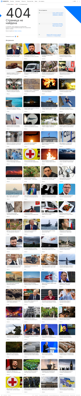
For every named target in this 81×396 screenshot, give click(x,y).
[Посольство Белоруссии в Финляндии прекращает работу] (67, 104)
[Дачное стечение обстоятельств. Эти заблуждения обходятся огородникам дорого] (14, 227)
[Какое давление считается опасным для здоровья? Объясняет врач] (67, 174)
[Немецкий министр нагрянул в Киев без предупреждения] (67, 192)
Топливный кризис (24, 4)
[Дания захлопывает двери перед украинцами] (49, 279)
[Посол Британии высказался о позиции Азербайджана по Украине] (67, 367)
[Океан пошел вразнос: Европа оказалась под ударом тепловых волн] (14, 104)
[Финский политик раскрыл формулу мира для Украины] (67, 332)
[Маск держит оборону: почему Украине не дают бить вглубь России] (14, 51)
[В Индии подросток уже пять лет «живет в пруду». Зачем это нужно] (49, 122)
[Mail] (1, 1)
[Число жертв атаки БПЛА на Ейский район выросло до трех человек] (49, 244)
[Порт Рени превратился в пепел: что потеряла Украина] (49, 87)
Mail (1, 395)
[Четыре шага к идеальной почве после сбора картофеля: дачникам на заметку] (14, 297)
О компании (5, 395)
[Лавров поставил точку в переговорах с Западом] (67, 279)
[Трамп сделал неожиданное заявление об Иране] (31, 227)
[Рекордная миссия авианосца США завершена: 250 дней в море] (49, 367)
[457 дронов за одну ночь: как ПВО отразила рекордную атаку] (67, 87)
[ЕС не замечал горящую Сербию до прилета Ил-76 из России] (49, 174)
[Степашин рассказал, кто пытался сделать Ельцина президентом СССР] (14, 262)
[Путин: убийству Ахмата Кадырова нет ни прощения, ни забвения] (49, 332)
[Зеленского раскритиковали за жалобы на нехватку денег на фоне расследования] (14, 244)
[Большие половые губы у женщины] (49, 51)
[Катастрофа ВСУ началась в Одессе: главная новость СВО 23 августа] (49, 157)
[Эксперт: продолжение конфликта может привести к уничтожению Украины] (67, 122)
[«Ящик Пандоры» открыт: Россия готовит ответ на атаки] (49, 104)
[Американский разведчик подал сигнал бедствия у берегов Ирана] (31, 350)
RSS (33, 395)
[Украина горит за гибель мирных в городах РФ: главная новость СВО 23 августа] (14, 174)
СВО (17, 4)
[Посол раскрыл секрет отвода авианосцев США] (49, 227)
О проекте (36, 395)
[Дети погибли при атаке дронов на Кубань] (31, 69)
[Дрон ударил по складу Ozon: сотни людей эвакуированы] (67, 139)
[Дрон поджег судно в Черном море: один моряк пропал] (14, 192)
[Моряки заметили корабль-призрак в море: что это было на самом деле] (31, 279)
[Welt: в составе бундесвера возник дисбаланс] (31, 385)
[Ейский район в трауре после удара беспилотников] (49, 209)
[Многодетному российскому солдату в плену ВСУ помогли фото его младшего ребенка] (14, 87)
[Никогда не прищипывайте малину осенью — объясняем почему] (31, 174)
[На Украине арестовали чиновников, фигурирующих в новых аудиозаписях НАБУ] (31, 315)
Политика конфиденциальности (54, 395)
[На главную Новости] (5, 1)
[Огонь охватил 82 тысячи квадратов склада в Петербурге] (14, 315)
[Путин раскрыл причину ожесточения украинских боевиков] (49, 350)
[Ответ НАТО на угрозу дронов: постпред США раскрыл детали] (31, 192)
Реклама (9, 395)
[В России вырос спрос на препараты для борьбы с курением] (67, 297)
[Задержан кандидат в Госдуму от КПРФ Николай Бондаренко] (14, 69)
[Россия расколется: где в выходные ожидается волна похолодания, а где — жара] (67, 51)
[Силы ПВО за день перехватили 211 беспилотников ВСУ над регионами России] (14, 332)
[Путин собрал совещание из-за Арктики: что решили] (31, 297)
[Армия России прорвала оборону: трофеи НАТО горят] (31, 104)
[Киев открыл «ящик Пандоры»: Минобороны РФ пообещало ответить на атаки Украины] (49, 385)
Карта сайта (78, 395)
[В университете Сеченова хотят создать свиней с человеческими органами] (67, 350)
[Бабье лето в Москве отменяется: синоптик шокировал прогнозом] (14, 139)
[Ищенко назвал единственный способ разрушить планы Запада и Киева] (67, 385)
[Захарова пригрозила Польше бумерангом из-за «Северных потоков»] (14, 122)
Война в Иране (11, 4)
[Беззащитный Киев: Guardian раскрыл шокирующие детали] (31, 244)
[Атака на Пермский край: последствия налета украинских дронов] (31, 157)
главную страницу (17, 30)
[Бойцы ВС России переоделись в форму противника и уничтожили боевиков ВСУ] (49, 192)
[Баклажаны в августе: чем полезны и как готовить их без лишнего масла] (67, 209)
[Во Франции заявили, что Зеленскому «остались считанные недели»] (31, 51)
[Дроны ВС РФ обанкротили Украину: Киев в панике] (67, 315)
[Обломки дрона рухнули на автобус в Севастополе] (67, 244)
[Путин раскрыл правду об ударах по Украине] (31, 332)
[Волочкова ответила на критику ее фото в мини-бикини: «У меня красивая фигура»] (49, 297)
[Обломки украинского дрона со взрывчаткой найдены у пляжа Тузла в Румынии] (67, 262)
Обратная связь (72, 395)
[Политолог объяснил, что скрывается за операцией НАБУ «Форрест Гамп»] (14, 367)
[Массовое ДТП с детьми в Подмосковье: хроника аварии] (14, 385)
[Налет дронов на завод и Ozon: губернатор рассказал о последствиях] (67, 69)
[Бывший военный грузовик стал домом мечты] (31, 262)
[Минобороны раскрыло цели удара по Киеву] (49, 139)
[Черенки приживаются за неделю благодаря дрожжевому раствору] (49, 315)
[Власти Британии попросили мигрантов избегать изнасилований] (14, 279)
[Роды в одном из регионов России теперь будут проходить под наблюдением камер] (14, 157)
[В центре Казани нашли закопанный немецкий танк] (14, 209)
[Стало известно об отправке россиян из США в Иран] (31, 139)
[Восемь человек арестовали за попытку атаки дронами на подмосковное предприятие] (49, 69)
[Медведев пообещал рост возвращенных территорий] (67, 227)
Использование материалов (64, 395)
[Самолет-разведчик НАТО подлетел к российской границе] (31, 122)
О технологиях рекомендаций (43, 395)
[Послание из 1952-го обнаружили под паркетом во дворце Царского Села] (31, 87)
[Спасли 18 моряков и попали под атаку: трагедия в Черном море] (67, 157)
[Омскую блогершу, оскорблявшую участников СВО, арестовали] (31, 209)
